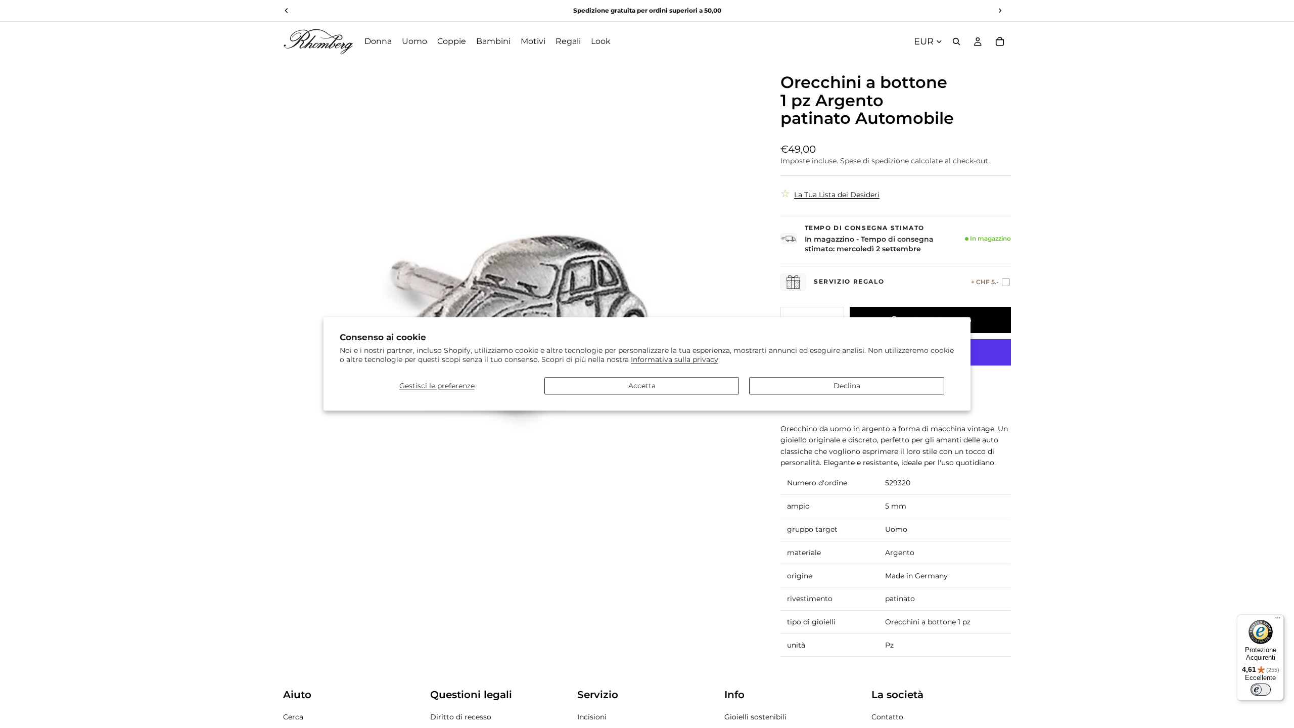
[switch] (1261, 690)
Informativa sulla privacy (674, 360)
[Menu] (1278, 620)
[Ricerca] (956, 41)
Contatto (887, 717)
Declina (847, 385)
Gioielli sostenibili (755, 717)
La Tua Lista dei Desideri (837, 194)
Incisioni (592, 717)
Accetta (642, 385)
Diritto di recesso (460, 717)
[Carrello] (1000, 41)
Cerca (293, 717)
